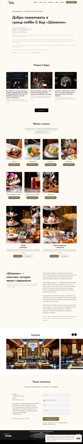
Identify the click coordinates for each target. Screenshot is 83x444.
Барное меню (51, 194)
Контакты (62, 2)
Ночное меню (51, 161)
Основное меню (32, 161)
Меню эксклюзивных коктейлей (14, 194)
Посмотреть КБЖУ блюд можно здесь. (41, 132)
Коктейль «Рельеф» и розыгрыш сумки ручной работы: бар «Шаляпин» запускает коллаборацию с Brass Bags (41, 92)
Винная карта (69, 161)
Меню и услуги (42, 2)
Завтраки (14, 161)
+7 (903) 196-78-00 (36, 52)
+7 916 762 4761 (17, 414)
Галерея (56, 2)
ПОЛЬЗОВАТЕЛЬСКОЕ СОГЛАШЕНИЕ (41, 433)
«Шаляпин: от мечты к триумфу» (32, 194)
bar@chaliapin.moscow (18, 400)
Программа (50, 2)
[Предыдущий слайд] (73, 334)
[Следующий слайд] (75, 334)
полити (60, 422)
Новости (35, 2)
